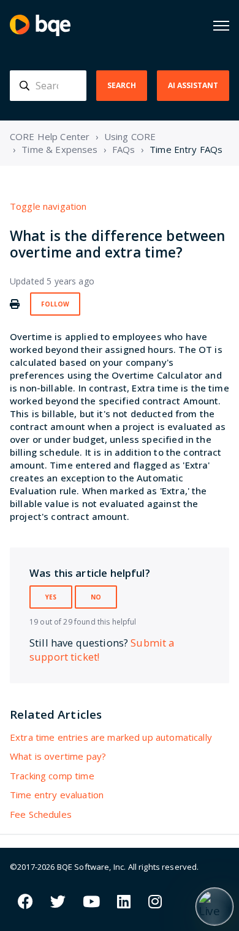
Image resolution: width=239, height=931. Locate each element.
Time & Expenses (59, 149)
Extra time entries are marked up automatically (111, 737)
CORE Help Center (49, 136)
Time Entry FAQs (186, 149)
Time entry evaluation (57, 794)
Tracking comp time (52, 776)
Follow (55, 304)
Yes (50, 597)
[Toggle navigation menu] (221, 25)
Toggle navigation (48, 206)
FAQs (123, 149)
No (96, 597)
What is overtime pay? (58, 756)
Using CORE (130, 136)
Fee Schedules (41, 814)
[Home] (40, 25)
